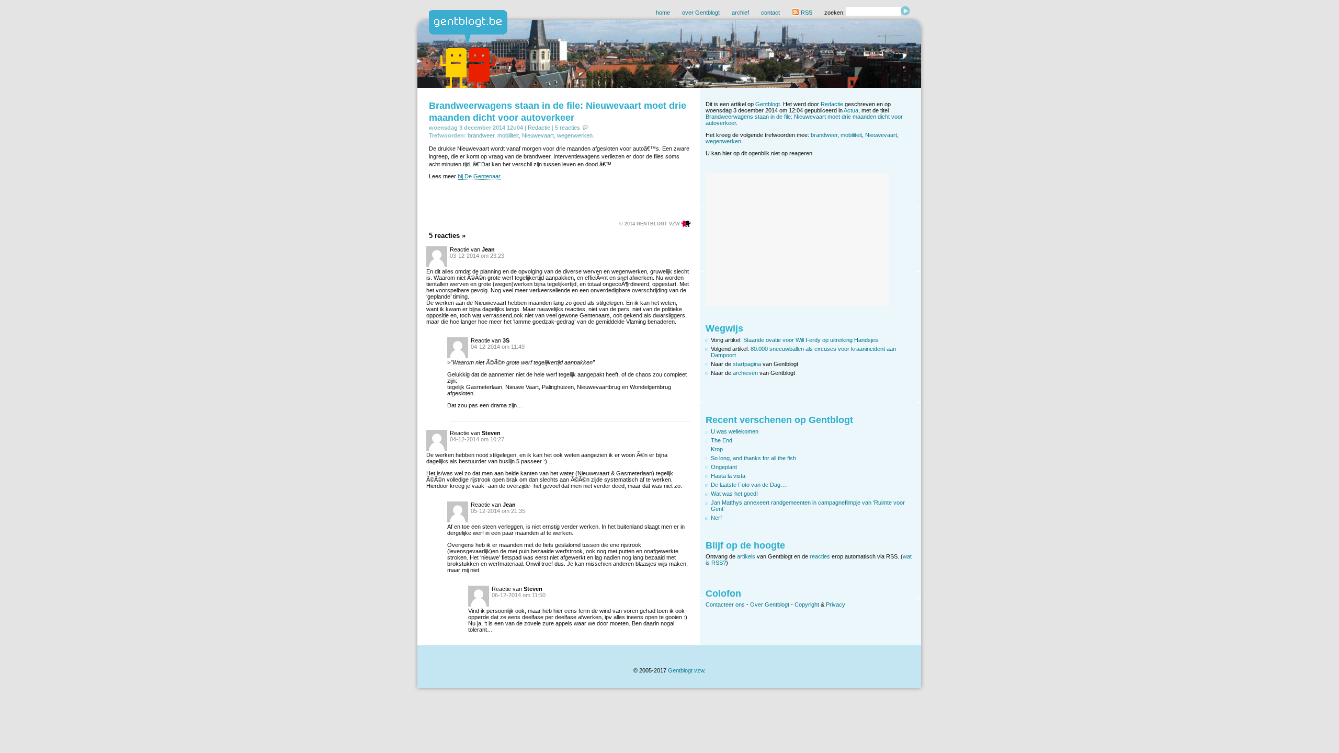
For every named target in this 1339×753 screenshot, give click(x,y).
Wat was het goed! (734, 493)
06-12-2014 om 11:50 (519, 595)
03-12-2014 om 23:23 (477, 256)
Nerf (716, 518)
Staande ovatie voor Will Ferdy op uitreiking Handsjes (810, 340)
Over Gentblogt (769, 604)
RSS (805, 12)
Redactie (539, 127)
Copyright (807, 604)
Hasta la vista (728, 476)
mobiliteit (508, 135)
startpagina (747, 364)
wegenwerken (575, 135)
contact (770, 12)
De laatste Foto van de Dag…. (749, 485)
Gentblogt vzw (686, 670)
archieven (745, 373)
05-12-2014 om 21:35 (498, 511)
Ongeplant (724, 467)
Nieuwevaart (538, 135)
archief (740, 12)
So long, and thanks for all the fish (753, 458)
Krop (717, 449)
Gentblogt (767, 104)
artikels (746, 556)
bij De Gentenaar (479, 176)
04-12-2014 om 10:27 (477, 439)
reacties (820, 556)
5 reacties (567, 127)
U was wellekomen (734, 431)
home (663, 12)
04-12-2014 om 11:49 (498, 347)
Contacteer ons (725, 604)
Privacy (835, 604)
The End (721, 440)
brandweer (481, 135)
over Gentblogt (701, 12)
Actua (851, 110)
